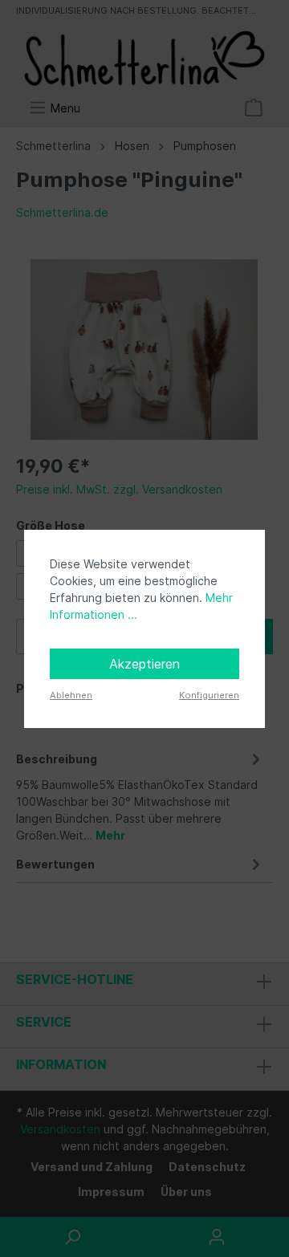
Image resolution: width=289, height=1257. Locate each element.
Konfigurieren (209, 695)
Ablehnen (71, 695)
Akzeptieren (144, 664)
